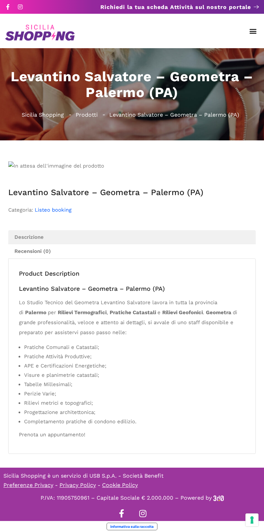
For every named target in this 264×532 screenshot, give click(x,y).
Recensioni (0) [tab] (32, 251)
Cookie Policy (120, 485)
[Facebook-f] (8, 7)
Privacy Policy (77, 485)
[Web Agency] (218, 497)
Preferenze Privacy (28, 485)
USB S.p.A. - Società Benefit (126, 475)
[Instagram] (20, 7)
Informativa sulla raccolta (132, 526)
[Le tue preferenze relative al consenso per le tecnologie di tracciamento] (251, 519)
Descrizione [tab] (29, 237)
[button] (253, 31)
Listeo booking (53, 210)
